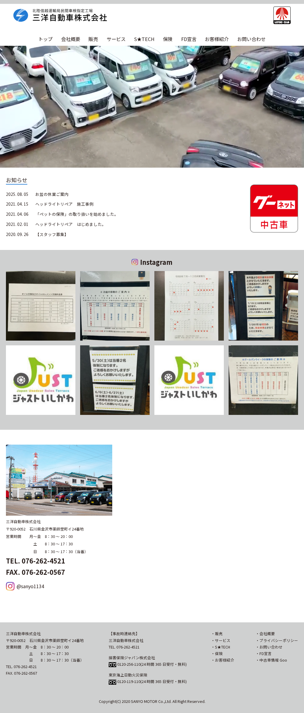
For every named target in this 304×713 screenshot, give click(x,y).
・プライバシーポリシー (277, 640)
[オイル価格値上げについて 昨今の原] (40, 306)
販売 (93, 39)
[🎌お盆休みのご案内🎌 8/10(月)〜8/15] (115, 306)
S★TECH (144, 39)
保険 (167, 39)
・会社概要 (265, 633)
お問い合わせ (251, 39)
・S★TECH (220, 647)
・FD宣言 (264, 653)
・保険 (217, 653)
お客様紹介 (217, 39)
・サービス (220, 640)
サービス (116, 39)
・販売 (217, 633)
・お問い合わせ (269, 647)
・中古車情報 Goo (271, 660)
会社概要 (70, 39)
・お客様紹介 (222, 660)
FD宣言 (189, 39)
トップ (45, 39)
